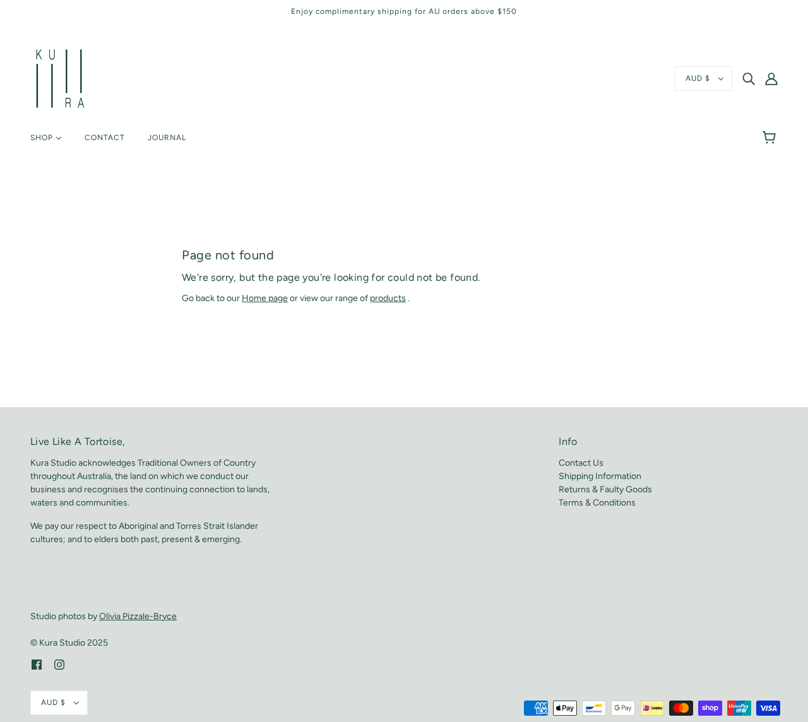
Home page (265, 298)
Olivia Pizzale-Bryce (138, 616)
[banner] (60, 78)
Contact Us (581, 463)
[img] (748, 79)
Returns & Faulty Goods (605, 489)
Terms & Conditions (597, 502)
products (388, 298)
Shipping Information (600, 476)
